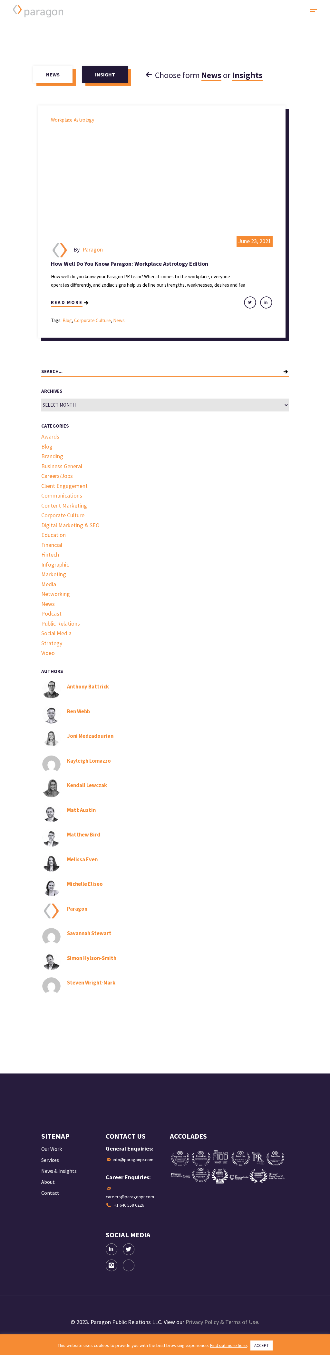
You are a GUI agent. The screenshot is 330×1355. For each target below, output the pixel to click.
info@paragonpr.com (133, 1159)
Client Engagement (64, 486)
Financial (51, 545)
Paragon (92, 249)
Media (48, 584)
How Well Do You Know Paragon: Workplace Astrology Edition (129, 263)
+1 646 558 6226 (129, 1205)
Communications (61, 495)
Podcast (51, 613)
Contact (50, 1193)
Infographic (55, 564)
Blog (67, 320)
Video (48, 653)
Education (53, 535)
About (48, 1182)
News (211, 75)
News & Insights (59, 1171)
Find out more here (228, 1345)
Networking (55, 594)
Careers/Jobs (57, 476)
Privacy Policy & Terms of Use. (222, 1322)
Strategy (51, 643)
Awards (50, 436)
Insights (247, 75)
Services (50, 1160)
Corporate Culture (92, 320)
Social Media (56, 633)
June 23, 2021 (254, 241)
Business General (61, 466)
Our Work (51, 1149)
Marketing (53, 574)
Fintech (50, 554)
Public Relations (60, 623)
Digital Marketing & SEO (70, 525)
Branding (52, 456)
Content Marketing (64, 505)
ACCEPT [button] (261, 1345)
